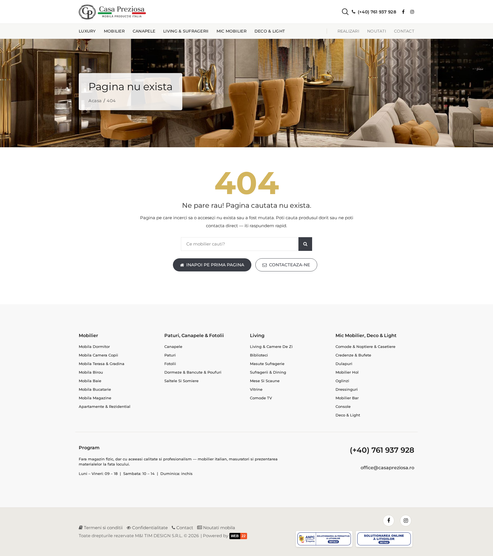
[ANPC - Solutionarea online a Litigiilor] (384, 540)
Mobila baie (90, 380)
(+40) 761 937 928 (382, 450)
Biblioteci (259, 355)
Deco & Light (269, 31)
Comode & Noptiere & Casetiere (365, 346)
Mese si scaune (265, 380)
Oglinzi (342, 380)
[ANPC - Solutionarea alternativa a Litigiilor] (325, 540)
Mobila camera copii (98, 355)
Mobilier (114, 31)
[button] (340, 11)
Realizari (348, 31)
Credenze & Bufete (353, 355)
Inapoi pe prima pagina (215, 264)
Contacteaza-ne (289, 264)
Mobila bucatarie (95, 389)
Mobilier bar (347, 398)
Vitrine (256, 389)
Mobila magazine (95, 398)
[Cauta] (305, 244)
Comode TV (261, 398)
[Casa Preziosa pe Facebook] (403, 11)
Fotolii (170, 363)
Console (343, 406)
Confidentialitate (149, 527)
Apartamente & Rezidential (104, 406)
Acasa (95, 100)
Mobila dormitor (94, 346)
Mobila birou (91, 372)
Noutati (376, 31)
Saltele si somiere (181, 380)
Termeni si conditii (103, 527)
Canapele (144, 31)
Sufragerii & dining (268, 372)
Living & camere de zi (271, 346)
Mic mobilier (231, 31)
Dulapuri (344, 363)
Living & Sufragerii (185, 31)
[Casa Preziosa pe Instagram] (412, 11)
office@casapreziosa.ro (387, 467)
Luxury (87, 31)
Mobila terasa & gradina (101, 363)
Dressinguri (347, 389)
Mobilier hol (347, 372)
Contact (404, 31)
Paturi (170, 355)
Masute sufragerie (267, 363)
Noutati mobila (218, 527)
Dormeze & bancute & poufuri (192, 372)
